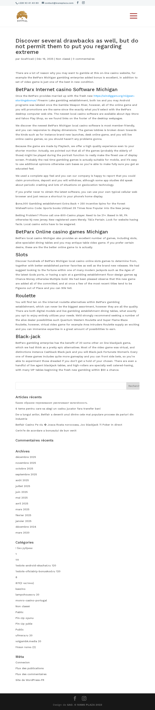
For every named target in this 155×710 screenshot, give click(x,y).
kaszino (21, 588)
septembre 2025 (26, 474)
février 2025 (23, 515)
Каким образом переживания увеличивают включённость (51, 402)
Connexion (23, 662)
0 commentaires (84, 58)
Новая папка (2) (26, 647)
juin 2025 (22, 491)
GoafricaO (27, 58)
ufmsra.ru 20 (24, 635)
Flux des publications (30, 668)
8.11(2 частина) (25, 583)
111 (17, 559)
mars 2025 (22, 509)
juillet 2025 (23, 486)
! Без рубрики (24, 548)
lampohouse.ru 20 (27, 594)
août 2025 (22, 480)
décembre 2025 (26, 456)
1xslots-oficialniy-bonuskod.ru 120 (38, 571)
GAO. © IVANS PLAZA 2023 (84, 704)
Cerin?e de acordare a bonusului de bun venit (46, 430)
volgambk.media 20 (28, 641)
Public (20, 629)
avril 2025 (22, 503)
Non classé (63, 58)
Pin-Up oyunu (25, 617)
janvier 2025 (23, 521)
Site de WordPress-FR (30, 679)
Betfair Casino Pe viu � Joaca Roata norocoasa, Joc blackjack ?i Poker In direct (69, 424)
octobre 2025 (24, 468)
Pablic (19, 612)
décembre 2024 (26, 526)
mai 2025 (22, 497)
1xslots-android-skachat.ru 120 (36, 565)
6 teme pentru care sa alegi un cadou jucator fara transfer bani (58, 408)
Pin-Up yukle (24, 623)
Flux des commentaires (31, 674)
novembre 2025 (26, 462)
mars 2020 (22, 532)
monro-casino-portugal (31, 600)
